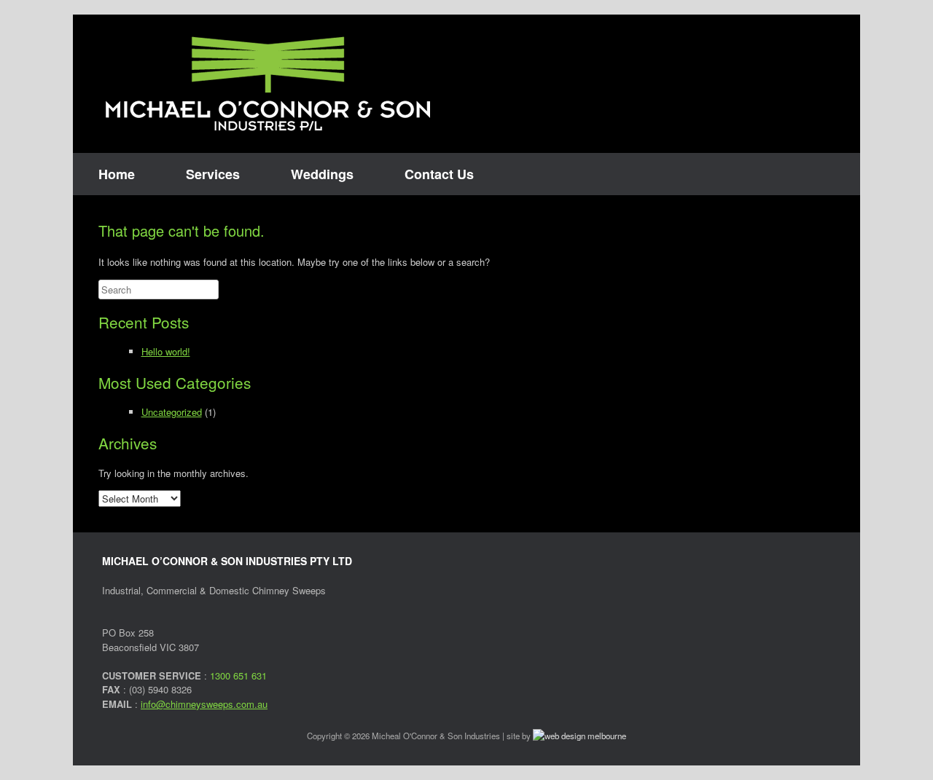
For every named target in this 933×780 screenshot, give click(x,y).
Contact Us (439, 174)
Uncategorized (171, 412)
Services (213, 174)
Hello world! (165, 351)
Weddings (322, 174)
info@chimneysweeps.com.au (204, 704)
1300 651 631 (238, 675)
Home (116, 174)
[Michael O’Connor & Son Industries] (267, 83)
